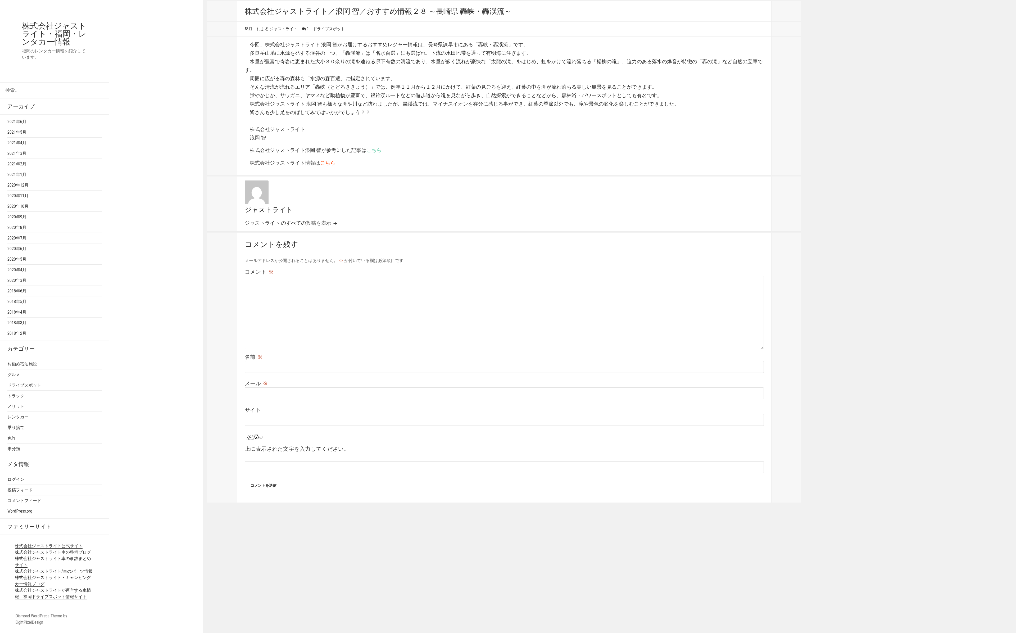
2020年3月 (16, 280)
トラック (15, 395)
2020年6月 (16, 248)
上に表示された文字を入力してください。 (297, 449)
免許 (11, 438)
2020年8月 (16, 227)
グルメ (13, 374)
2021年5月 (16, 132)
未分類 (13, 448)
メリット (15, 406)
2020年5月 (16, 259)
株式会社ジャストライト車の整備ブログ (53, 552)
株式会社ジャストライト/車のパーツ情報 (54, 571)
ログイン (15, 479)
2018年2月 (16, 333)
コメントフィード (24, 500)
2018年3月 (16, 322)
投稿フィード (20, 489)
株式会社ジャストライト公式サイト (49, 545)
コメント (259, 272)
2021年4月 (16, 142)
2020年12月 (18, 185)
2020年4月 (16, 269)
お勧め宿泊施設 (22, 364)
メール (256, 383)
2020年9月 (16, 216)
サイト (253, 410)
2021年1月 (16, 174)
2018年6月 (16, 290)
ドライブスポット (24, 385)
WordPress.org (19, 511)
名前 (254, 357)
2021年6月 (16, 121)
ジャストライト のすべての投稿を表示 (288, 223)
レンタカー (18, 416)
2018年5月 (16, 301)
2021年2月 (16, 163)
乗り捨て (15, 427)
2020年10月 (18, 206)
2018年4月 (16, 312)
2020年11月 (18, 195)
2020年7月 (16, 238)
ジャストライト (269, 210)
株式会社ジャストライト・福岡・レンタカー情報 (54, 33)
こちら (374, 150)
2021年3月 (16, 153)
